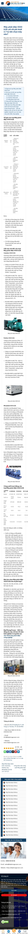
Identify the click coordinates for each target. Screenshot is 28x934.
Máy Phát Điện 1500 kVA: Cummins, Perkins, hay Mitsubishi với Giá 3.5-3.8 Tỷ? (7, 767)
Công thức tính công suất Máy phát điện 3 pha (20, 767)
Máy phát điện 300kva (11, 792)
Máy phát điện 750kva (11, 815)
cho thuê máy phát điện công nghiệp (12, 636)
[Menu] (2, 3)
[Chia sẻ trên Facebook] (7, 751)
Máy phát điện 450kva (11, 802)
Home (2, 19)
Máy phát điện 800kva (11, 818)
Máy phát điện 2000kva (12, 835)
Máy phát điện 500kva (11, 805)
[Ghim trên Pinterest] (15, 751)
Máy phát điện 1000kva (12, 828)
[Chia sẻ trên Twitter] (10, 751)
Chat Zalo (8, 933)
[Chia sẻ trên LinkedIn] (18, 751)
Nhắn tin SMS (25, 933)
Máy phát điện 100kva (11, 782)
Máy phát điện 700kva (11, 812)
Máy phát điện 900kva (11, 825)
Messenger (19, 933)
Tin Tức (6, 19)
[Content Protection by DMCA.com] (5, 921)
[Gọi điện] (14, 931)
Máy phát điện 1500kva (12, 831)
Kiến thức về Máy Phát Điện (15, 19)
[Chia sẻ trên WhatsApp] (5, 751)
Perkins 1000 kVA (12, 97)
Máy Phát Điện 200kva (11, 785)
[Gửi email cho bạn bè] (13, 751)
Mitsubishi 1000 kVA (12, 99)
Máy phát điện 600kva (11, 808)
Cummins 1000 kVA (12, 96)
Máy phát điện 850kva (11, 822)
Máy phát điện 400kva (11, 799)
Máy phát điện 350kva (11, 795)
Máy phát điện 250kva (11, 789)
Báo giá (3, 933)
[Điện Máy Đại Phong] (15, 3)
